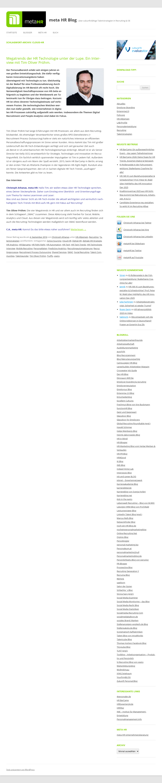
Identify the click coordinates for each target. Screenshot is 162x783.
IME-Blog (121, 465)
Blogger (27, 32)
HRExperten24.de (125, 704)
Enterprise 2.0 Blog (125, 393)
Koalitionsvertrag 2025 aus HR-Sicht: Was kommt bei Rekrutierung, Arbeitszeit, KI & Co (137, 195)
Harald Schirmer (124, 427)
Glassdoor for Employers (128, 419)
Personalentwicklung (126, 126)
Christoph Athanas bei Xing (136, 229)
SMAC (70, 252)
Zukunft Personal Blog (127, 681)
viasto (57, 256)
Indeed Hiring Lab (125, 468)
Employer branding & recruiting (131, 381)
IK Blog (120, 461)
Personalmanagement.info (129, 719)
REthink (120, 578)
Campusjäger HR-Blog (127, 362)
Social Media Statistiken (128, 609)
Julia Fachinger (126, 301)
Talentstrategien (124, 134)
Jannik (122, 286)
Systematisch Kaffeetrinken (130, 631)
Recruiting (94, 237)
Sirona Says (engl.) (125, 593)
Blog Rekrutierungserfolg (128, 359)
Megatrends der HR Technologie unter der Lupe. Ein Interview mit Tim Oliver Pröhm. (53, 60)
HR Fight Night (38, 244)
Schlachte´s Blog (125, 590)
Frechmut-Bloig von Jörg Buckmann (133, 404)
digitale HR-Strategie (92, 240)
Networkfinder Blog (126, 522)
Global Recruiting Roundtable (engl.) (133, 423)
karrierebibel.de (124, 487)
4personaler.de (124, 696)
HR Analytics (12, 244)
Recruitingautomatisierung (80, 248)
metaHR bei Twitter (132, 250)
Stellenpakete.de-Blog (127, 628)
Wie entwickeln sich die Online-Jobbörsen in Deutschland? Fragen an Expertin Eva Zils (136, 321)
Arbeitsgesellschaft (125, 343)
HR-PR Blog (122, 453)
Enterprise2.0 (123, 111)
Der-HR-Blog (122, 374)
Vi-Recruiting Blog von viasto (130, 662)
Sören (122, 275)
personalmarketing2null (128, 552)
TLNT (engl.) (122, 650)
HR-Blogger (122, 442)
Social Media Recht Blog (128, 605)
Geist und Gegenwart (127, 412)
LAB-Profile (122, 122)
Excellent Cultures (125, 400)
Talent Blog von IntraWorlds (130, 635)
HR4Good (121, 457)
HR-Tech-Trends (78, 244)
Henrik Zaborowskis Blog (128, 434)
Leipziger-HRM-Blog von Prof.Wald (133, 506)
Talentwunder (22, 256)
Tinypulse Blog (123, 647)
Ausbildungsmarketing (127, 347)
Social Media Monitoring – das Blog (133, 601)
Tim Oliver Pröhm (38, 256)
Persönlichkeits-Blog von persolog (133, 559)
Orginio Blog (122, 537)
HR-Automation (53, 244)
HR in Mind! (122, 438)
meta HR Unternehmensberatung (132, 734)
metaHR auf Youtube (133, 257)
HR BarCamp (123, 700)
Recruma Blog (123, 575)
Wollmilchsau (123, 669)
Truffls (50, 256)
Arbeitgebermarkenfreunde (130, 340)
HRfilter (120, 707)
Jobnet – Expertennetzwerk (129, 480)
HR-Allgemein (81, 237)
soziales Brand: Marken (127, 620)
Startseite (11, 32)
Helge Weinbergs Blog (127, 431)
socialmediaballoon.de (127, 616)
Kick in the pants (124, 499)
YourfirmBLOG (124, 677)
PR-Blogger (122, 563)
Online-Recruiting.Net (127, 533)
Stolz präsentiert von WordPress (20, 769)
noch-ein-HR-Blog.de (126, 525)
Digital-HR (77, 240)
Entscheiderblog (124, 397)
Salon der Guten (124, 586)
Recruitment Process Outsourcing (35, 252)
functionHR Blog (124, 408)
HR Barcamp (25, 244)
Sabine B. (124, 317)
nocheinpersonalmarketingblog (131, 529)
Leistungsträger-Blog (126, 510)
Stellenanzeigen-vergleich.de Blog (132, 624)
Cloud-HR (66, 240)
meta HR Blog (63, 20)
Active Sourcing (54, 240)
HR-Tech (66, 244)
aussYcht (121, 351)
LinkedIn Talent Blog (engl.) (129, 514)
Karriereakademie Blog (127, 484)
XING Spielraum (124, 673)
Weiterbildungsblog (126, 665)
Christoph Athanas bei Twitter (137, 222)
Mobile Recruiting (24, 248)
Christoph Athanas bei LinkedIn (138, 236)
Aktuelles (121, 103)
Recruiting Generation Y (128, 571)
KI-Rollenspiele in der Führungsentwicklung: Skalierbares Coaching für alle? (136, 168)
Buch (55, 32)
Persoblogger (123, 540)
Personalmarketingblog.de (129, 556)
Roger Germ (125, 309)
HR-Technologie (94, 244)
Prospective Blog (124, 567)
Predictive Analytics (57, 248)
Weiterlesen (78, 229)
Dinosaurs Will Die (125, 378)
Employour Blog (124, 389)
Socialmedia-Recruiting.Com (130, 612)
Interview (10, 248)
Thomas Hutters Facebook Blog (131, 643)
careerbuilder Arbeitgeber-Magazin (133, 366)
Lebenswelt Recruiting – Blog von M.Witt (136, 503)
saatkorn (121, 582)
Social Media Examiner (127, 597)
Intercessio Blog (124, 472)
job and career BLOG (126, 476)
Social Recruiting (81, 252)
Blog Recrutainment (126, 355)
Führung (121, 115)
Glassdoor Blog (124, 415)
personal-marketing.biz (127, 544)
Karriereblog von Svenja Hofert (131, 491)
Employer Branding (126, 107)
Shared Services (59, 252)
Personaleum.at (124, 548)
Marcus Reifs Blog (125, 518)
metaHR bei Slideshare (134, 243)
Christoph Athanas (60, 237)
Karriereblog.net (124, 495)
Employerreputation (126, 385)
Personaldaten (40, 248)
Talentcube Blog (124, 639)
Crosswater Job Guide (127, 370)
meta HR (42, 32)
